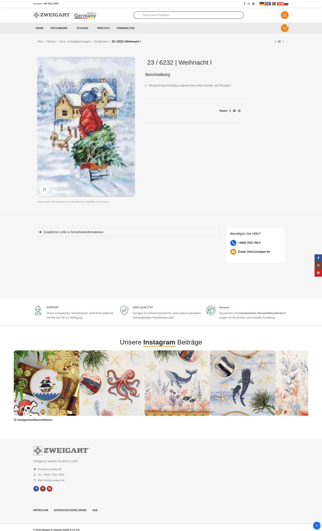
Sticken (51, 41)
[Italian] (276, 3)
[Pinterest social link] (253, 3)
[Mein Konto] (285, 15)
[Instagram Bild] (46, 383)
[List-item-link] (255, 243)
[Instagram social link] (249, 3)
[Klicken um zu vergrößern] (44, 189)
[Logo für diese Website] (52, 14)
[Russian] (286, 3)
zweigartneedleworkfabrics (34, 419)
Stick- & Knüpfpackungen (74, 41)
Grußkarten (101, 41)
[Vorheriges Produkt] (275, 42)
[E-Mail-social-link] (234, 110)
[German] (262, 3)
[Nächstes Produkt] (283, 42)
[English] (266, 3)
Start (40, 41)
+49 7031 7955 (51, 3)
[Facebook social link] (245, 3)
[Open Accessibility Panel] (317, 526)
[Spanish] (281, 3)
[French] (271, 3)
